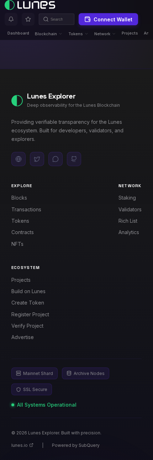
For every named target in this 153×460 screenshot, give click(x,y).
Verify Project (27, 326)
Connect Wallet (113, 19)
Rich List (127, 221)
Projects (130, 33)
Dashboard (18, 33)
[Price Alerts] (11, 19)
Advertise (22, 337)
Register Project (30, 314)
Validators (130, 209)
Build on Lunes (28, 291)
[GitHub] (74, 159)
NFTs (17, 244)
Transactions (26, 209)
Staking (127, 198)
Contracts (22, 232)
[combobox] (56, 19)
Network (102, 33)
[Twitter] (37, 159)
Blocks (19, 198)
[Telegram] (55, 159)
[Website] (18, 159)
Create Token (27, 303)
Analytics (128, 232)
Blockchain (46, 33)
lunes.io (19, 445)
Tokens (75, 33)
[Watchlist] (28, 19)
